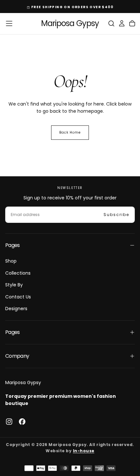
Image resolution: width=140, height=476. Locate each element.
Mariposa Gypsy (23, 382)
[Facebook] (22, 422)
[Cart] (132, 23)
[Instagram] (9, 422)
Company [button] (17, 356)
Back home (70, 132)
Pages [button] (12, 245)
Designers (16, 308)
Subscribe (116, 214)
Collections (18, 273)
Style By (14, 284)
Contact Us (18, 297)
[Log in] (122, 23)
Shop (11, 261)
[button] (9, 23)
